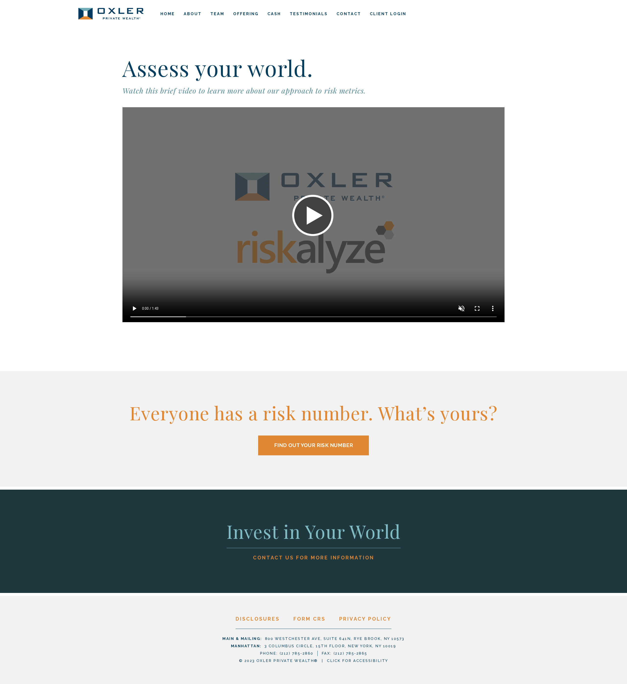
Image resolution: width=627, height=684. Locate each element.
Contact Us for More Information (313, 558)
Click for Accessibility (357, 661)
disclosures (258, 619)
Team (217, 14)
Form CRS (309, 619)
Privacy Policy (365, 619)
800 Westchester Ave (335, 639)
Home (167, 14)
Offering (246, 14)
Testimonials (309, 14)
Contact (349, 14)
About (193, 14)
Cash (274, 14)
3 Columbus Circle (330, 646)
